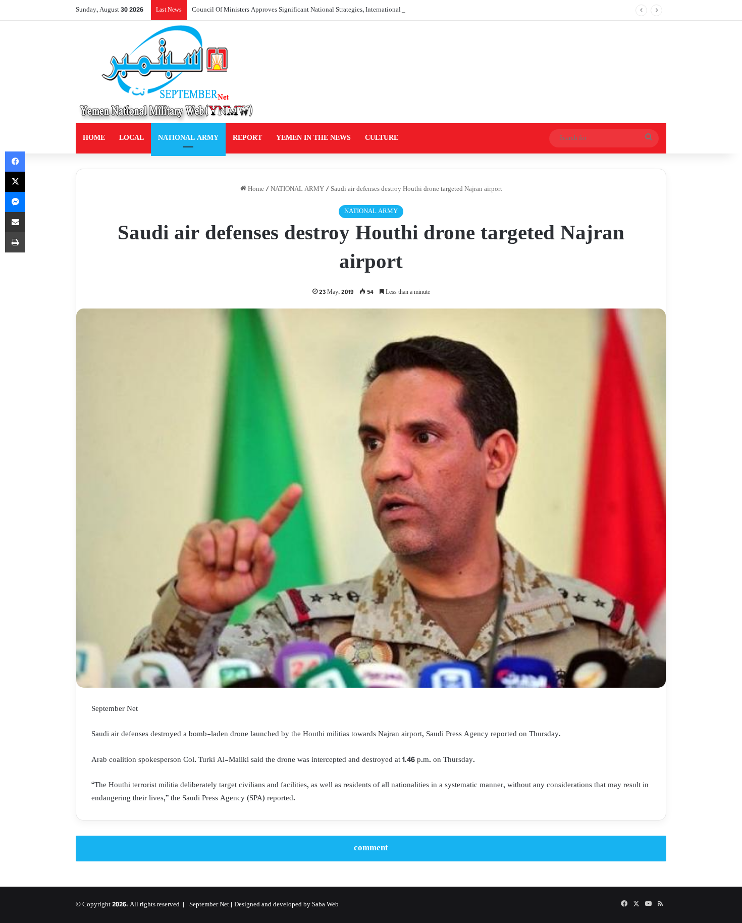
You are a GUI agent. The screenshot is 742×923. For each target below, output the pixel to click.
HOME (94, 138)
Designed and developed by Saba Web (286, 904)
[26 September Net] (167, 72)
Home (255, 189)
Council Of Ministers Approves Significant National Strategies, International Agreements (313, 10)
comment (371, 848)
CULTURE (381, 138)
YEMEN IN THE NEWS (313, 138)
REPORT (247, 138)
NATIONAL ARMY (188, 138)
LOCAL (131, 138)
